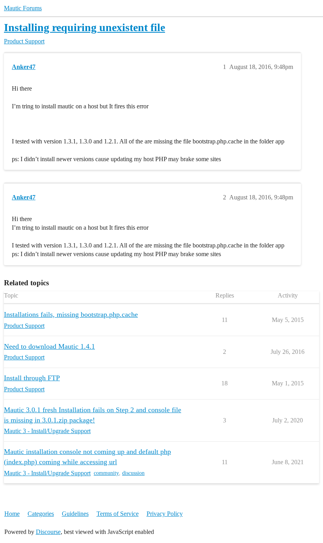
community (106, 473)
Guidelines (75, 513)
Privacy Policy (165, 513)
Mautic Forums (23, 8)
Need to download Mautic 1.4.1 (49, 346)
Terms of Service (118, 513)
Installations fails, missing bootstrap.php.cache (71, 314)
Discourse (48, 531)
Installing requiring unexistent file (84, 27)
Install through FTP (32, 378)
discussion (133, 473)
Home (12, 513)
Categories (41, 513)
